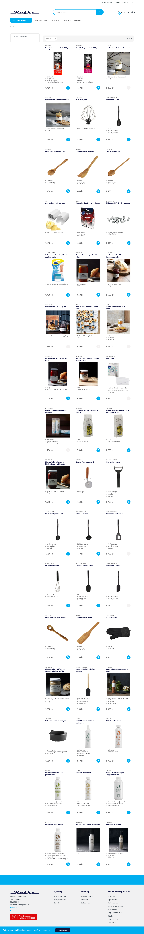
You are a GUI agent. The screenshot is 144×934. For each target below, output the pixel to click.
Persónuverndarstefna (115, 906)
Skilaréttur (84, 900)
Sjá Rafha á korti (17, 908)
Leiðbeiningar (85, 903)
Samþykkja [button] (63, 930)
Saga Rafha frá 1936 (115, 913)
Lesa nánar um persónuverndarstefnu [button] (36, 930)
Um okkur (77, 20)
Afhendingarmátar (60, 896)
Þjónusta (55, 20)
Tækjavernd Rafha (60, 900)
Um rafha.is (112, 923)
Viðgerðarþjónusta (87, 896)
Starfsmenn (112, 896)
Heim (12, 27)
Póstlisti (110, 916)
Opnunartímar (112, 900)
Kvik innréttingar (41, 20)
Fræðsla (66, 20)
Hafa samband (123, 2)
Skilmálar (57, 903)
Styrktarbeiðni (112, 909)
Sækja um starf (113, 919)
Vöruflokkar (21, 20)
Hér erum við (108, 2)
